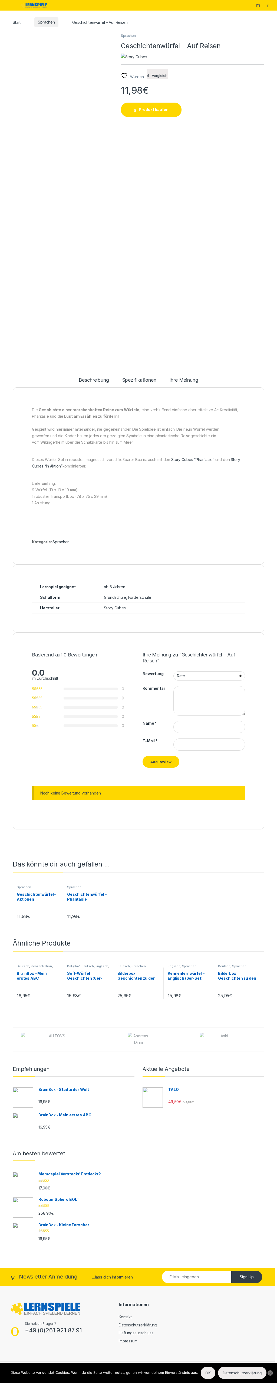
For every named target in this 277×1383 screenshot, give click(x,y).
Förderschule (139, 597)
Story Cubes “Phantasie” (192, 459)
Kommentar (154, 688)
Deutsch (23, 966)
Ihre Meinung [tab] (183, 380)
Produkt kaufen (154, 109)
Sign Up (247, 1276)
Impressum (128, 1341)
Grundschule (115, 597)
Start (17, 22)
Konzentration (41, 966)
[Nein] (270, 1373)
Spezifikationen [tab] (139, 380)
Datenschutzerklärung (138, 1325)
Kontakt (125, 1317)
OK (208, 1373)
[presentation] (262, 1040)
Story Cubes (115, 608)
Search (259, 5)
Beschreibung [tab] (94, 380)
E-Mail (150, 740)
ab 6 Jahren (114, 586)
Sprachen (46, 22)
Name (150, 723)
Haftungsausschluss (136, 1332)
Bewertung (153, 673)
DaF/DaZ (73, 966)
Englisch (101, 966)
